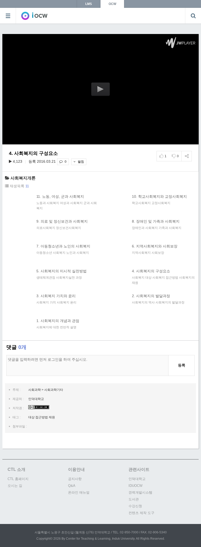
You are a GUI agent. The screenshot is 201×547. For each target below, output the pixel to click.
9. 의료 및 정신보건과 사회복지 (62, 221)
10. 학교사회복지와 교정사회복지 (159, 196)
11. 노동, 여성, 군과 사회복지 (60, 196)
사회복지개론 (23, 178)
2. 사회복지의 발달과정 (151, 296)
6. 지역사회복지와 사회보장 (154, 246)
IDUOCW (135, 486)
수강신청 (135, 506)
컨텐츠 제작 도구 (141, 513)
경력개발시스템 (140, 492)
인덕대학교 (137, 479)
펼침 (80, 161)
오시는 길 (15, 486)
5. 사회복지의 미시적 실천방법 (61, 271)
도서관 (134, 499)
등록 (181, 365)
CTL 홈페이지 (18, 479)
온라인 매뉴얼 (79, 492)
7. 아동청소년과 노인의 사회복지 (63, 246)
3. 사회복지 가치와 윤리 (56, 296)
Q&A (71, 486)
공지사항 (75, 479)
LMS (88, 4)
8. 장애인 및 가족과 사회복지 (156, 221)
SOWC (34, 16)
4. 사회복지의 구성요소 (151, 271)
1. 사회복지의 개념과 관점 (57, 321)
